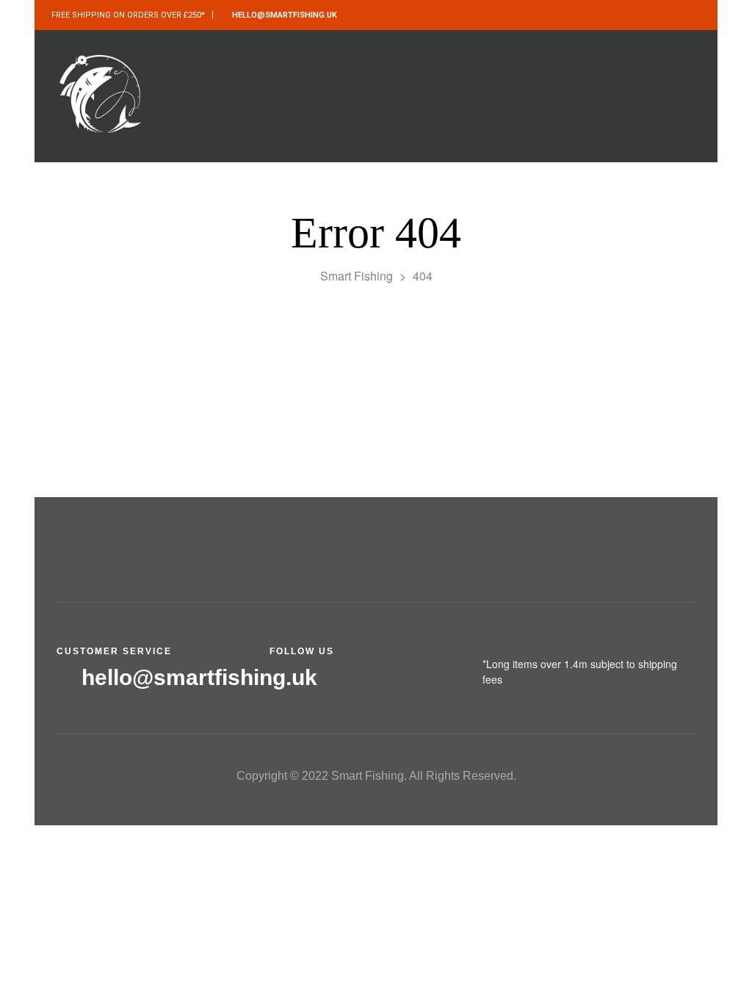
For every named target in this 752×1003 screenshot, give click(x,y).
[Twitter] (308, 682)
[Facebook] (275, 682)
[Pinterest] (407, 682)
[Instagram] (341, 682)
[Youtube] (374, 682)
